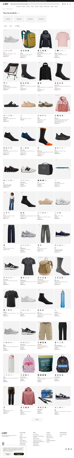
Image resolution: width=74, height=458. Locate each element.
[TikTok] (71, 449)
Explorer (56, 6)
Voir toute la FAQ (22, 444)
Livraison (21, 434)
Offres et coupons (36, 438)
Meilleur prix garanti (23, 437)
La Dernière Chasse (63, 434)
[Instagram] (66, 449)
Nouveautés (18, 6)
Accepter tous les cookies (19, 454)
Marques (41, 6)
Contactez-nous (22, 443)
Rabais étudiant (35, 444)
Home (4, 8)
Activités (36, 6)
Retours (21, 436)
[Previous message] (16, 1)
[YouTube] (69, 449)
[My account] (68, 4)
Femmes (23, 6)
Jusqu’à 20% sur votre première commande (38, 437)
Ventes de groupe (36, 445)
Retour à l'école (47, 6)
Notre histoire (48, 434)
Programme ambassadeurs (50, 440)
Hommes (28, 6)
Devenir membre (36, 434)
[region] (13, 451)
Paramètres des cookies (8, 454)
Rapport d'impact (49, 436)
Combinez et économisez (37, 440)
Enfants (32, 6)
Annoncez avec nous (50, 437)
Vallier (61, 436)
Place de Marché (22, 440)
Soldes (52, 6)
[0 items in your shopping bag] (70, 4)
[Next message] (58, 1)
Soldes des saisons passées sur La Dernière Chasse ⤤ (39, 442)
